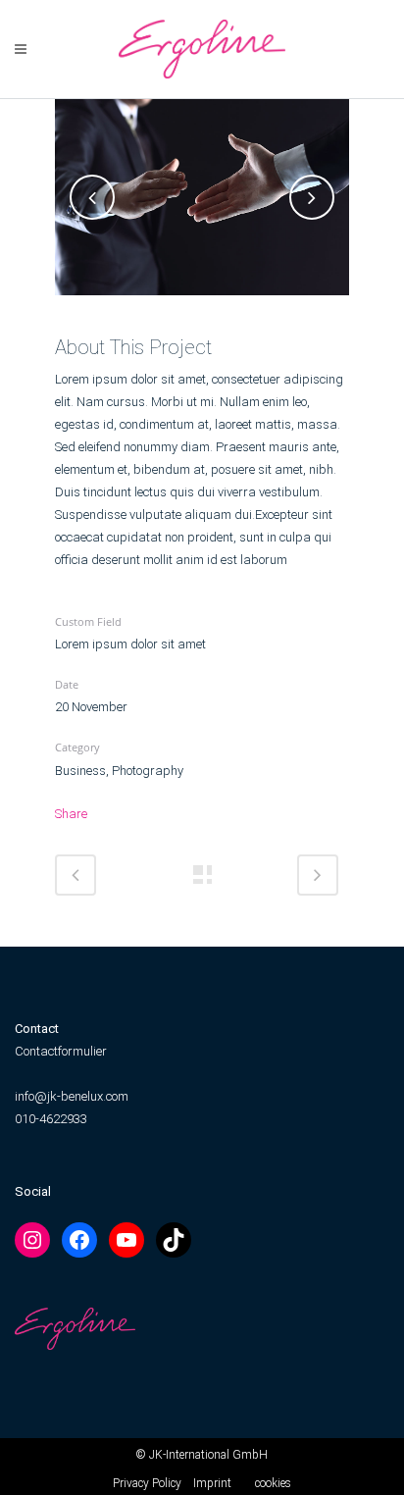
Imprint (212, 1483)
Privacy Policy (147, 1483)
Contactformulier (61, 1051)
